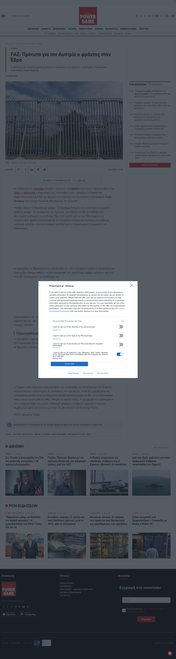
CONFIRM (69, 364)
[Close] (132, 286)
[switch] (120, 326)
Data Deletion (73, 373)
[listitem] (88, 321)
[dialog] (88, 329)
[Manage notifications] (170, 653)
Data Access (88, 373)
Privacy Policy (102, 373)
